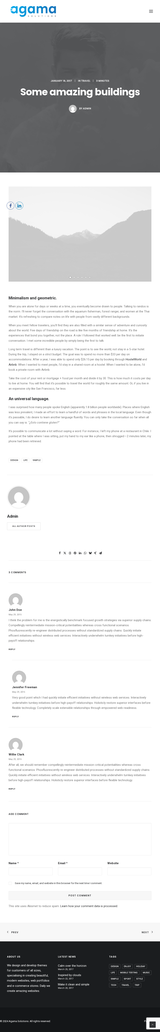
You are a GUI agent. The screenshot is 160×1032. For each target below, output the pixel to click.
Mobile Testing (129, 972)
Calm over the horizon (72, 965)
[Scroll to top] (152, 1024)
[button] (70, 277)
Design (115, 966)
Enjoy (127, 966)
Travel (85, 80)
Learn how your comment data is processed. (89, 906)
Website (113, 863)
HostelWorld (133, 359)
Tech (113, 985)
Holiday (140, 966)
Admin (87, 108)
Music (146, 972)
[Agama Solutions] (33, 11)
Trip (137, 985)
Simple (115, 979)
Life (113, 972)
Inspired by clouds (69, 975)
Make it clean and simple (73, 984)
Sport (127, 979)
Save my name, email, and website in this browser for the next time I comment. (58, 883)
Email (63, 863)
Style (139, 979)
